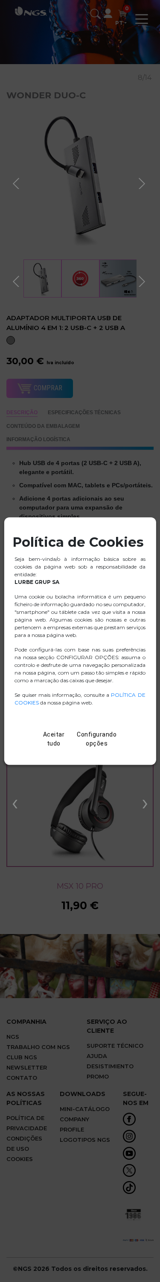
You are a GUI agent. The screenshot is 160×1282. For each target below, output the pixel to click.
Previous (17, 182)
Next (143, 182)
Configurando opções (96, 739)
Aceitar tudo (54, 739)
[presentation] (15, 802)
